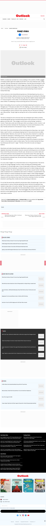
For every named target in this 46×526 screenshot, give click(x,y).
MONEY (8, 19)
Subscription (5, 499)
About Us (12, 521)
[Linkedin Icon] (26, 515)
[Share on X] (22, 45)
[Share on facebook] (20, 45)
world (30, 201)
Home (2, 28)
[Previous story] (1, 263)
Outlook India (23, 199)
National (6, 28)
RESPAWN (21, 19)
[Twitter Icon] (20, 515)
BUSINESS (5, 19)
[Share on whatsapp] (26, 45)
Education (17, 201)
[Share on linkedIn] (24, 45)
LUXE (25, 19)
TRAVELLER (13, 19)
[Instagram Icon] (23, 515)
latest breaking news (12, 199)
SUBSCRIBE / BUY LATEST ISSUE (23, 511)
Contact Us (17, 521)
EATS (18, 19)
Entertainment (11, 201)
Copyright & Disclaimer (24, 521)
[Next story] (45, 263)
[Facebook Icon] (18, 515)
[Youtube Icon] (28, 515)
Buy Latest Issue (6, 501)
